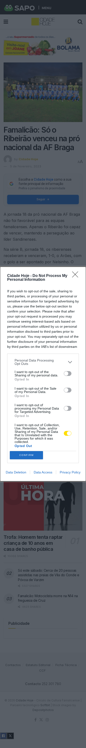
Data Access (43, 472)
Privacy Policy (70, 472)
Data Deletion (16, 472)
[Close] (76, 276)
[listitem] (43, 362)
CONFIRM (26, 455)
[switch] (67, 373)
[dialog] (43, 374)
